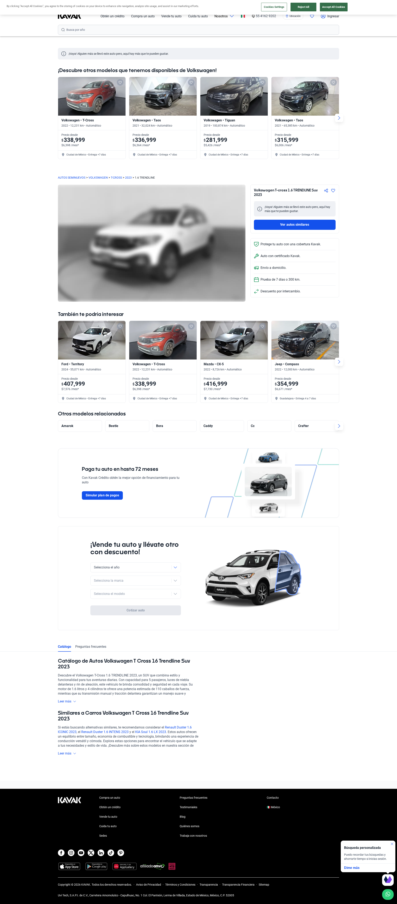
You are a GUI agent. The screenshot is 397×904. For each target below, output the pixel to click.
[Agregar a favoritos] (333, 190)
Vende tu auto (171, 16)
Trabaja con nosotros (193, 835)
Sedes (103, 835)
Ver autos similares (294, 225)
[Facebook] (61, 852)
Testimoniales (188, 807)
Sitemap (264, 884)
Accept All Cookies (333, 6)
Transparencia (209, 884)
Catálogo (64, 647)
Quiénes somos (189, 826)
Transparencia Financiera (238, 884)
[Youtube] (81, 852)
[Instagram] (71, 852)
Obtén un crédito (112, 16)
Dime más (352, 868)
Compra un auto (143, 16)
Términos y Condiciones (180, 884)
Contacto (273, 797)
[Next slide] (339, 118)
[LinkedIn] (101, 852)
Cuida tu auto (198, 16)
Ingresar (333, 16)
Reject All (303, 6)
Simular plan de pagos (102, 495)
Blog (182, 816)
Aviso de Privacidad (148, 884)
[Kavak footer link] (69, 817)
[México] (243, 16)
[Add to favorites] (120, 82)
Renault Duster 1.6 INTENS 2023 (105, 732)
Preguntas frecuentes (90, 647)
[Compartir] (326, 190)
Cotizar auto (136, 610)
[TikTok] (111, 852)
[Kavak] (69, 16)
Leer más (64, 701)
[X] (91, 852)
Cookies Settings (274, 6)
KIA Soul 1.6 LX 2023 (150, 732)
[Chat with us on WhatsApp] (387, 894)
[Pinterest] (120, 852)
